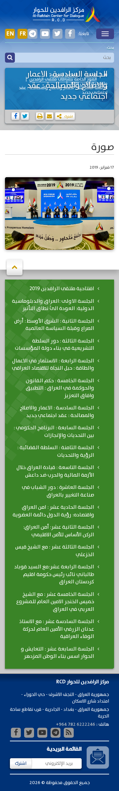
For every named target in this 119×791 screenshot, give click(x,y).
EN (10, 33)
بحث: (110, 48)
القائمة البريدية (64, 749)
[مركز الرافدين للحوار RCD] (66, 15)
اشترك (20, 763)
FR (23, 33)
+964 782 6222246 (75, 724)
